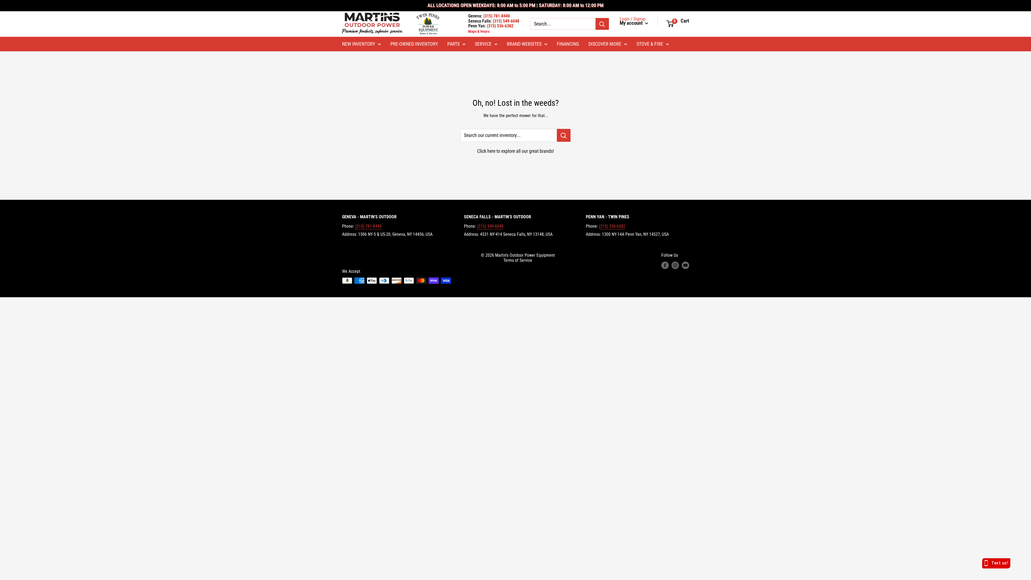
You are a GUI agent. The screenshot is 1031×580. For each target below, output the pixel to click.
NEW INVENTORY (358, 44)
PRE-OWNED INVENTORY (414, 44)
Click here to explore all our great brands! (515, 151)
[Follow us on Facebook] (665, 265)
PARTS (453, 44)
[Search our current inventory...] (564, 135)
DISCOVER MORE (605, 44)
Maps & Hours (478, 31)
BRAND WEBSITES (524, 44)
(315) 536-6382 (612, 226)
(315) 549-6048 (490, 226)
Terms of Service (517, 260)
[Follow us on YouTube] (685, 265)
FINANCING (568, 44)
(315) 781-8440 (368, 226)
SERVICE (483, 44)
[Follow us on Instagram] (675, 265)
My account (632, 23)
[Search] (602, 24)
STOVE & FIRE (650, 44)
